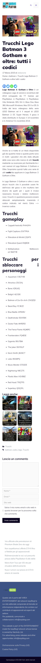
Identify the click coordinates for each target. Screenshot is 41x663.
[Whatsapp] (11, 86)
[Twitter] (8, 86)
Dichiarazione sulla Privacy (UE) (16, 645)
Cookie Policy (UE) (10, 649)
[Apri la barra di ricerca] (30, 5)
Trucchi (8, 446)
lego (20, 450)
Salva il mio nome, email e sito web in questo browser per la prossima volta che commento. (20, 510)
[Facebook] (4, 86)
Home (4, 76)
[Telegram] (15, 86)
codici (15, 450)
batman (12, 76)
